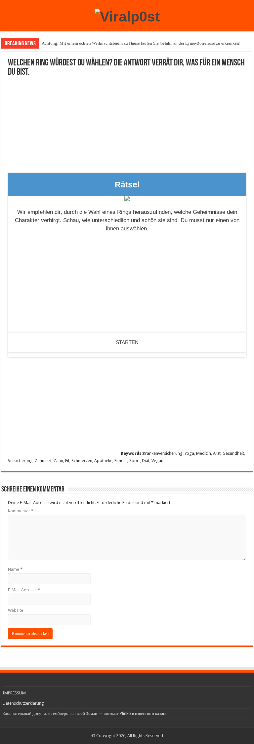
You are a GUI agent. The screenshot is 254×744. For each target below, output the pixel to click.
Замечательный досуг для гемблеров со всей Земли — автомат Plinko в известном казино (85, 713)
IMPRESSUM (14, 692)
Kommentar (20, 510)
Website (15, 610)
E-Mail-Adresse (24, 589)
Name (15, 569)
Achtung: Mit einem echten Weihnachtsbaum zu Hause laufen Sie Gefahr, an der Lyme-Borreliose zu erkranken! (141, 43)
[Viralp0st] (127, 15)
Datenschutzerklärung (23, 703)
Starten (127, 342)
